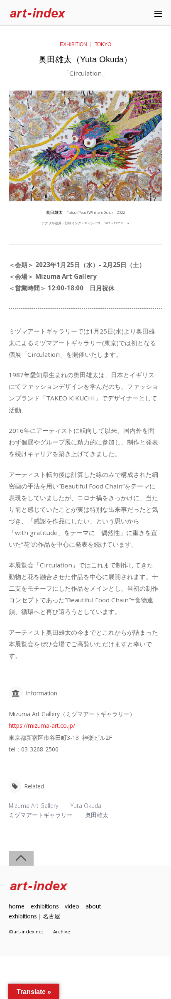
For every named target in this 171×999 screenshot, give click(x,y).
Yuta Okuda (86, 806)
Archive (61, 931)
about (93, 906)
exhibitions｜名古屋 (34, 916)
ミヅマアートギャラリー (41, 815)
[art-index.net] (38, 13)
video (72, 906)
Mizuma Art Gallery (33, 806)
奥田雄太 (96, 815)
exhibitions (45, 906)
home (16, 906)
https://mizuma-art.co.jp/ (42, 725)
